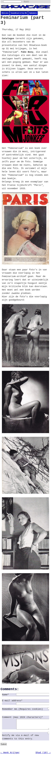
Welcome (5, 13)
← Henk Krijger (10, 752)
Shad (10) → (42, 752)
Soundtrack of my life (19, 13)
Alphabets (33, 13)
